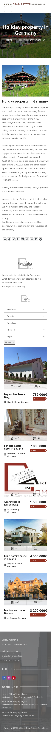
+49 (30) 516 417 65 (14, 651)
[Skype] (36, 239)
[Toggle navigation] (8, 9)
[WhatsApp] (31, 239)
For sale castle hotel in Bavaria (13, 447)
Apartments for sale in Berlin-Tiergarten (21, 275)
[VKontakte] (5, 239)
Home (9, 40)
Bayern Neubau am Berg (15, 396)
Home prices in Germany (13, 286)
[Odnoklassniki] (9, 239)
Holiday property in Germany (31, 40)
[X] (14, 239)
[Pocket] (22, 239)
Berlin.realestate (15, 656)
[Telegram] (40, 239)
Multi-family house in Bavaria (15, 557)
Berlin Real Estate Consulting (33, 728)
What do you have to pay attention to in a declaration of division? (21, 280)
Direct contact (14, 660)
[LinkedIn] (18, 239)
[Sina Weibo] (27, 239)
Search (10, 342)
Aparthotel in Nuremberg (12, 503)
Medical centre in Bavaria (14, 612)
